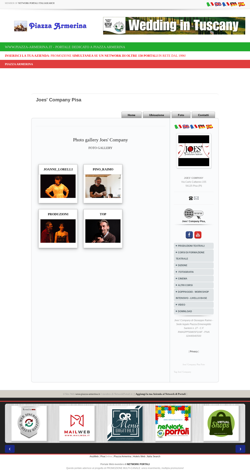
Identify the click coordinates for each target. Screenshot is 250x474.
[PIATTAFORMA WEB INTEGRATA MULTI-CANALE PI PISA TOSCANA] (28, 423)
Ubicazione (156, 115)
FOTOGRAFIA (186, 272)
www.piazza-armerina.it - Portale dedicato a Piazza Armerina (65, 47)
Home (131, 115)
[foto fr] (226, 4)
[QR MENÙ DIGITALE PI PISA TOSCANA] (125, 423)
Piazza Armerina (122, 456)
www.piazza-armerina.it (87, 393)
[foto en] (218, 4)
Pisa (102, 456)
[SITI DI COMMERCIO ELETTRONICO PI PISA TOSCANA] (221, 423)
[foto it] (210, 4)
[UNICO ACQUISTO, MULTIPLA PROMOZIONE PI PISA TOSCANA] (173, 423)
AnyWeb (94, 456)
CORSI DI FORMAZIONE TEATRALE (190, 255)
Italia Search (153, 456)
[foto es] (241, 4)
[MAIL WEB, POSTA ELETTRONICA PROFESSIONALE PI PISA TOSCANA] (77, 423)
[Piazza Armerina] (52, 26)
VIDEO (181, 304)
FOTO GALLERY (100, 148)
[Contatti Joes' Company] (194, 198)
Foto (181, 115)
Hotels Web (139, 456)
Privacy (194, 351)
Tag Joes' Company (182, 372)
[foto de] (234, 4)
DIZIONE (182, 265)
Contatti (203, 115)
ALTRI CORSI (185, 285)
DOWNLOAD (185, 311)
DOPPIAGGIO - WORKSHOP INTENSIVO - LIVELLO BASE (192, 295)
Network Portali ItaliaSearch (36, 3)
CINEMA (182, 278)
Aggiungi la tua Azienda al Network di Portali (161, 393)
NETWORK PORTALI (138, 464)
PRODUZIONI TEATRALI (191, 246)
